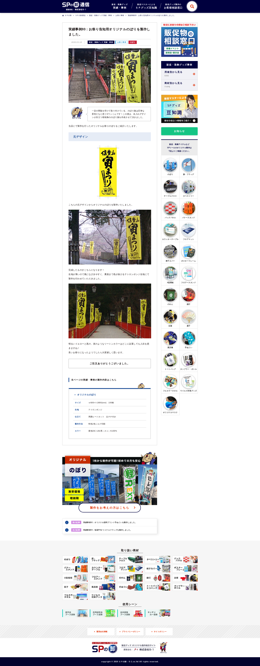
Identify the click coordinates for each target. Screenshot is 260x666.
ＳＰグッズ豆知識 (146, 6)
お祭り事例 (121, 42)
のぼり (132, 42)
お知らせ (179, 131)
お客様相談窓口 (173, 6)
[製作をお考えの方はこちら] (109, 478)
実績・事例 (120, 6)
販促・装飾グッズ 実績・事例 (101, 42)
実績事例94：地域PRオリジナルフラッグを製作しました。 (102, 530)
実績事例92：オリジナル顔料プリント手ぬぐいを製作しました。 (105, 522)
